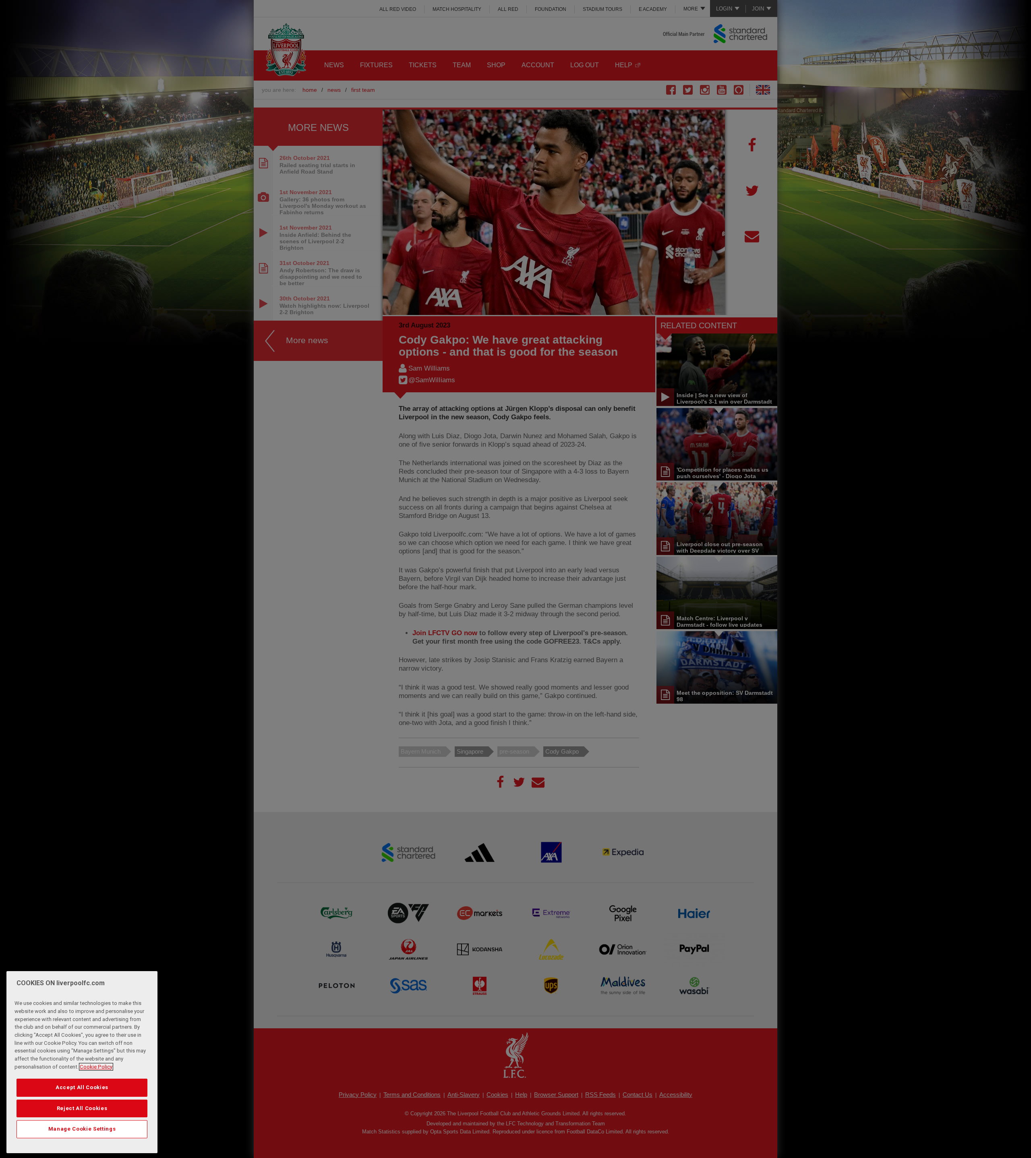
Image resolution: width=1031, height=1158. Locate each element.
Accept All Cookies (82, 1087)
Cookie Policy (96, 1067)
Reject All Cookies (82, 1108)
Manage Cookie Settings (82, 1129)
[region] (81, 1062)
